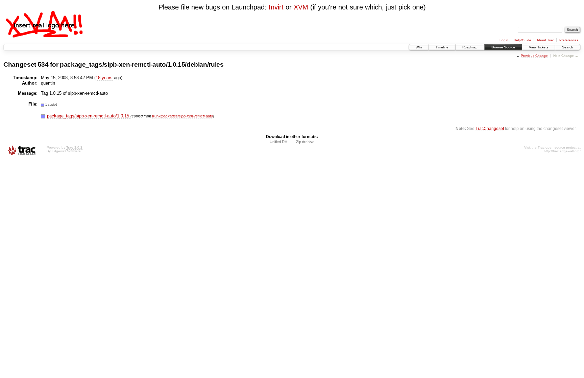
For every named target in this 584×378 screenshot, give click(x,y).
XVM (301, 7)
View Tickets (538, 47)
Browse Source (503, 47)
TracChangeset (490, 128)
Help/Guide (522, 40)
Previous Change (534, 56)
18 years (104, 77)
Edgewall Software (66, 151)
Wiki (419, 47)
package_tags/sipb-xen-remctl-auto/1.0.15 (88, 115)
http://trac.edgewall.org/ (562, 151)
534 (43, 64)
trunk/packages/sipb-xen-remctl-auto (182, 116)
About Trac (545, 40)
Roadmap (470, 47)
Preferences (568, 40)
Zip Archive (305, 142)
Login (504, 40)
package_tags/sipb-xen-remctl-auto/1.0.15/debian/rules (142, 64)
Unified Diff (278, 142)
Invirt (276, 7)
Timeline (442, 47)
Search (567, 47)
